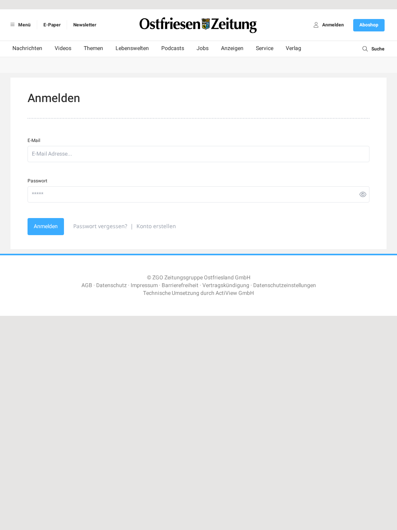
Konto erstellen (156, 226)
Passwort (37, 181)
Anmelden (46, 226)
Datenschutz (111, 285)
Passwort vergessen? (100, 226)
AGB (86, 285)
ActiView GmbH (235, 293)
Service (264, 48)
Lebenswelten (132, 48)
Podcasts (172, 48)
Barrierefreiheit (180, 285)
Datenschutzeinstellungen (284, 285)
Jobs (203, 48)
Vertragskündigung (225, 285)
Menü (24, 24)
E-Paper (51, 25)
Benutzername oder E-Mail (159, 425)
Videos (63, 48)
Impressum (144, 285)
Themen (93, 48)
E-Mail (34, 140)
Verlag (293, 48)
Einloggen (159, 405)
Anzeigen (232, 48)
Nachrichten (27, 48)
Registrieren (234, 405)
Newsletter (84, 25)
